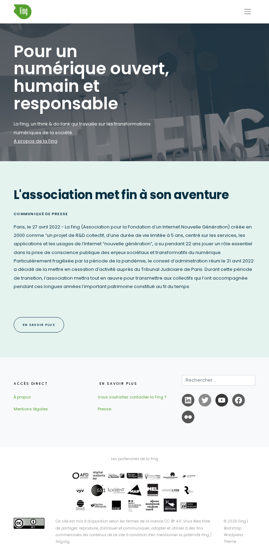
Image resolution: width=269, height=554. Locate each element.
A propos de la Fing (35, 141)
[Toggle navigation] (247, 11)
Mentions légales (31, 409)
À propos (22, 397)
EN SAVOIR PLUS (39, 325)
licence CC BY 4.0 (165, 521)
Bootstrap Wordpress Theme (233, 535)
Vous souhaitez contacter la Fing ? (132, 397)
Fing (242, 521)
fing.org (62, 541)
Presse (104, 409)
